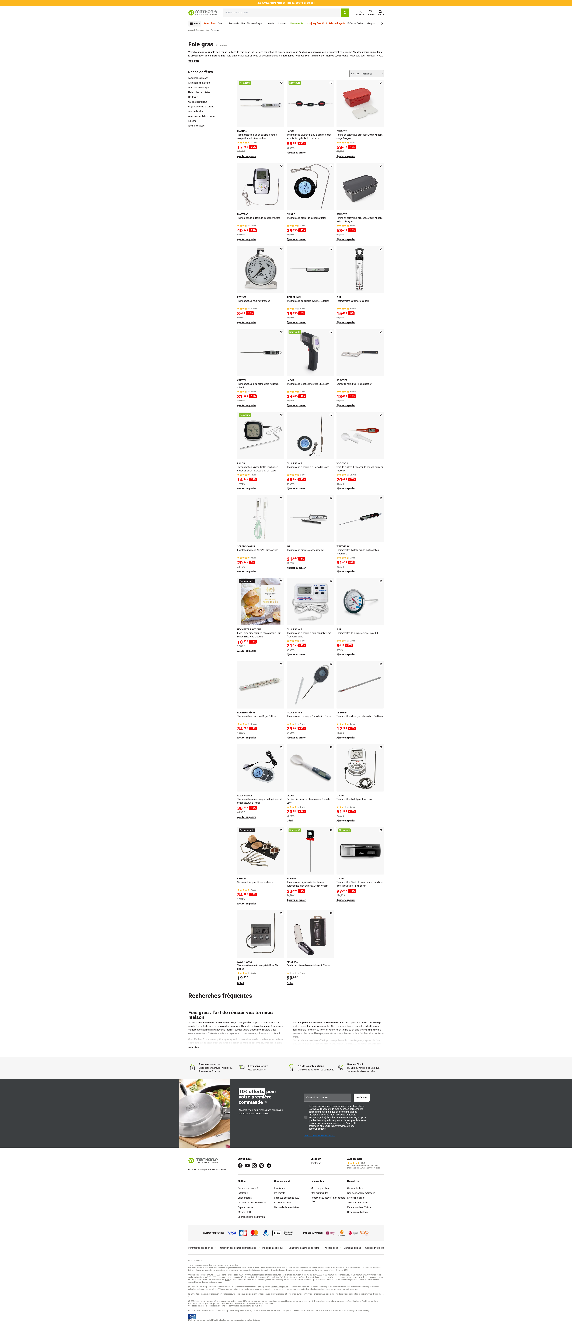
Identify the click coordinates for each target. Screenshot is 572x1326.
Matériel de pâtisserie (199, 82)
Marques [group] (371, 23)
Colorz (380, 1247)
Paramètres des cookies (200, 1247)
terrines (315, 55)
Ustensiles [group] (270, 23)
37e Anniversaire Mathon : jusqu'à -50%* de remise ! (286, 2)
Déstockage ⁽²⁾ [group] (337, 23)
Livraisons (279, 1188)
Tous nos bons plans (357, 1202)
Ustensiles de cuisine (199, 92)
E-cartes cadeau (196, 125)
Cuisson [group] (222, 23)
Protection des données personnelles (238, 1247)
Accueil (191, 30)
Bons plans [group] (209, 23)
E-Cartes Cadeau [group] (355, 23)
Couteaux (193, 97)
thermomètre (328, 55)
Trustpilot (316, 1163)
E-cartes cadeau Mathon (359, 1207)
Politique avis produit (272, 1247)
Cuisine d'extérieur (197, 101)
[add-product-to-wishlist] (281, 83)
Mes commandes (319, 1193)
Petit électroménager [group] (251, 23)
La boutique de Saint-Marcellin (253, 1202)
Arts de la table (195, 111)
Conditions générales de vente (304, 1247)
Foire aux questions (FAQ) (287, 1197)
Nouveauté (245, 83)
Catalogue (243, 1193)
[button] (380, 12)
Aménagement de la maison (202, 116)
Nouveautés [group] (296, 23)
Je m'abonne (361, 1097)
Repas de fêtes (202, 30)
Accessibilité (331, 1247)
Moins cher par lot (356, 1197)
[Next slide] (377, 24)
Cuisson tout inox (356, 1188)
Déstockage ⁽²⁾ (247, 581)
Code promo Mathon (357, 1212)
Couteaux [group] (282, 23)
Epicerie (192, 121)
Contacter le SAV (282, 1202)
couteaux (342, 55)
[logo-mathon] (202, 12)
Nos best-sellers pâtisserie (361, 1193)
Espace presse (245, 1207)
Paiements (279, 1193)
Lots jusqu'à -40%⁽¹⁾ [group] (316, 23)
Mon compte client (320, 1188)
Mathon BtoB (244, 1212)
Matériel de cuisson (198, 78)
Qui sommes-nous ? (248, 1188)
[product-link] (260, 119)
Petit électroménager (198, 87)
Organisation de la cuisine (201, 106)
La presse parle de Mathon (251, 1216)
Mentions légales (352, 1247)
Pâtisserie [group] (234, 23)
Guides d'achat (245, 1197)
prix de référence (219, 1289)
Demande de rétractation (286, 1207)
